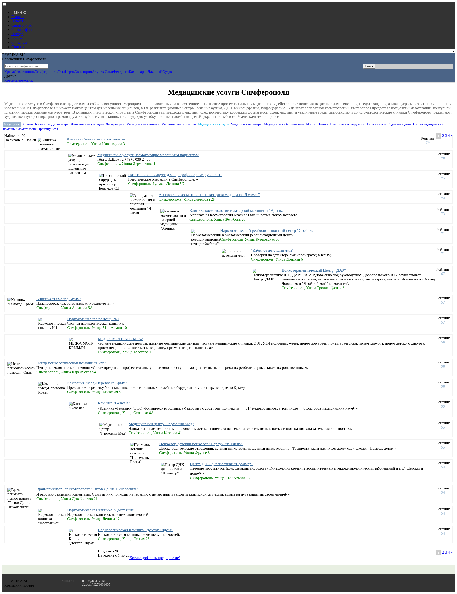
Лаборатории (115, 124)
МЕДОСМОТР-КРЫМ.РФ (120, 339)
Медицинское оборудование (284, 124)
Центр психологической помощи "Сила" (71, 363)
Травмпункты (48, 129)
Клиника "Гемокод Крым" (58, 299)
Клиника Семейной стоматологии (96, 139)
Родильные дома (400, 124)
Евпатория (83, 72)
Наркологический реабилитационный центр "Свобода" (267, 230)
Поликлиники (376, 124)
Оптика (323, 124)
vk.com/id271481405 (96, 584)
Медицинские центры (247, 124)
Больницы (42, 124)
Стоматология (26, 129)
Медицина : (12, 124)
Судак (167, 72)
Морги (311, 124)
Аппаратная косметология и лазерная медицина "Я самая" (209, 195)
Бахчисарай (138, 72)
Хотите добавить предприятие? (154, 558)
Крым (9, 72)
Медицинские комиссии (179, 124)
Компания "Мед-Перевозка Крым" (97, 383)
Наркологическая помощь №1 (93, 319)
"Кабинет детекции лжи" (272, 250)
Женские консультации (88, 124)
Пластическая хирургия (347, 124)
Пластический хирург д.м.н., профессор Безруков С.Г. (175, 175)
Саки (109, 72)
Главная (17, 17)
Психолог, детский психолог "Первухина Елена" (201, 444)
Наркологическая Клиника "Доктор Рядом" (135, 530)
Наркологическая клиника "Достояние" (101, 510)
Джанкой (155, 72)
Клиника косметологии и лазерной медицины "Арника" (237, 210)
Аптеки (28, 124)
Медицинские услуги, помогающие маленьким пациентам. (148, 155)
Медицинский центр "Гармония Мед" (161, 424)
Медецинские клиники (143, 124)
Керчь (70, 72)
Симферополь (46, 72)
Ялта (61, 72)
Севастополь (24, 72)
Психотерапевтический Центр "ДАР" (314, 270)
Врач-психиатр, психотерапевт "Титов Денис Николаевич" (87, 489)
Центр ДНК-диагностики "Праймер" (221, 464)
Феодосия (121, 72)
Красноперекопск (18, 80)
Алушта (98, 72)
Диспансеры (60, 124)
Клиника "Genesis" (114, 403)
